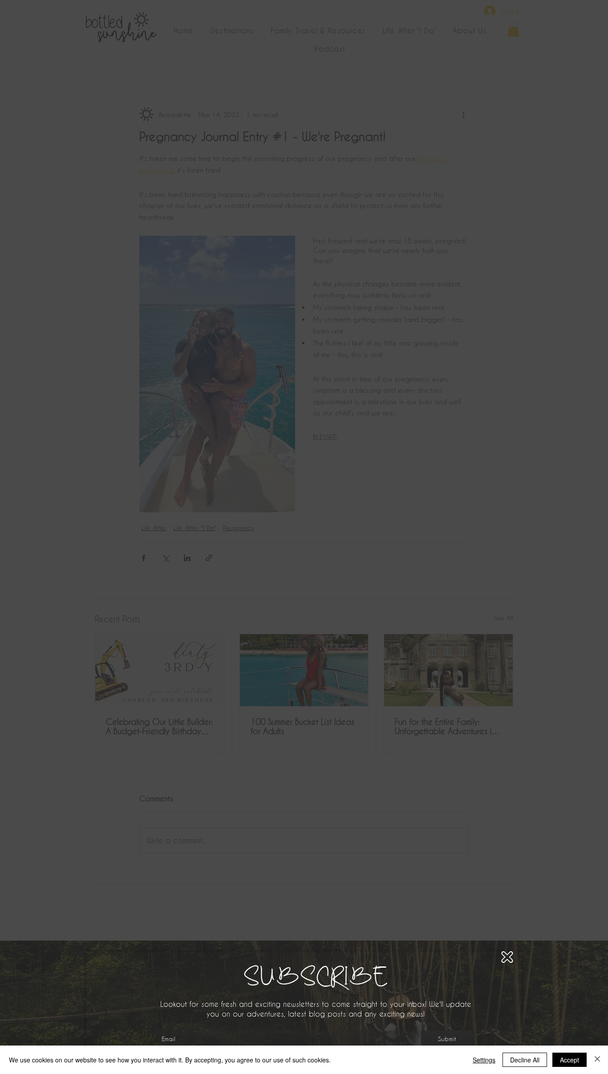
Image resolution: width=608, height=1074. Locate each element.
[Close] (597, 1060)
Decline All (524, 1059)
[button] (507, 957)
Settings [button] (484, 1059)
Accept (569, 1059)
